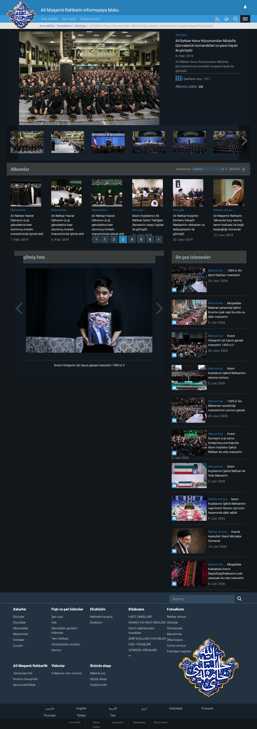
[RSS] (217, 19)
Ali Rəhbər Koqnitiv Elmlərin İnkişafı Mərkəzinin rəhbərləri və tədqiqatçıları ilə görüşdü (189, 225)
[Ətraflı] (178, 79)
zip (200, 86)
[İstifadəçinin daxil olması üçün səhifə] (245, 7)
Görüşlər (80, 26)
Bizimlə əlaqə (100, 666)
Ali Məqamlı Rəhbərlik (30, 666)
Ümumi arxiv (90, 19)
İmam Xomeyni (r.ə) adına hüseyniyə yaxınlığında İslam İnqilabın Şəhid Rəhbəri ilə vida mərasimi (225, 443)
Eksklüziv (97, 609)
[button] (245, 19)
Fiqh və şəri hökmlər (67, 609)
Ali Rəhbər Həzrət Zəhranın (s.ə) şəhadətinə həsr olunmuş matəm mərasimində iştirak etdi (27, 225)
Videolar (58, 666)
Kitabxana (136, 609)
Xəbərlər (19, 609)
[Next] (158, 239)
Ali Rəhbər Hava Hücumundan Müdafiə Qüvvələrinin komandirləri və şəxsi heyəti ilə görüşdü (206, 45)
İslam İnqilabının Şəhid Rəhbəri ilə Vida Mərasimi (226, 471)
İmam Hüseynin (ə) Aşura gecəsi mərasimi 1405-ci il (89, 365)
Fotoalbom (64, 26)
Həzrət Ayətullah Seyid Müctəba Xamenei (224, 536)
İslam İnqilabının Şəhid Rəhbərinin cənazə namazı (227, 373)
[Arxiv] (147, 656)
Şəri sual (69, 19)
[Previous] (96, 239)
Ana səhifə (49, 19)
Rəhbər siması (222, 210)
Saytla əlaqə (139, 722)
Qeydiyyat (117, 722)
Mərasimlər (18, 210)
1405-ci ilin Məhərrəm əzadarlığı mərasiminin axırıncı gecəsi (226, 405)
